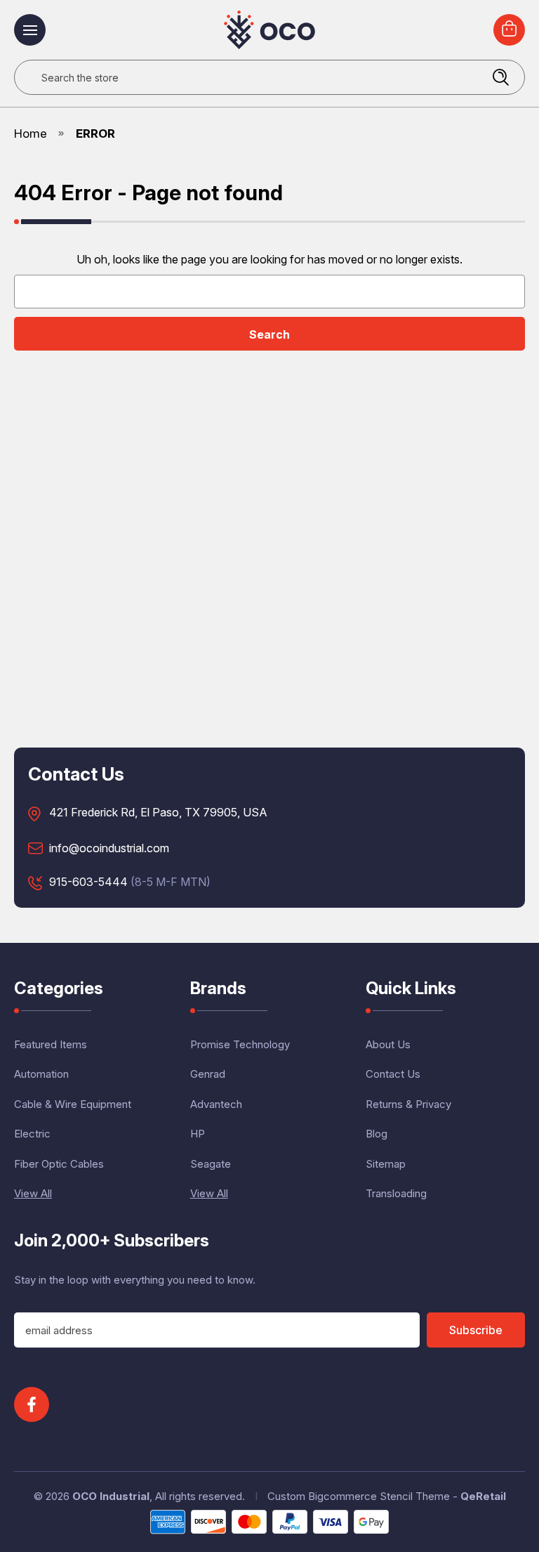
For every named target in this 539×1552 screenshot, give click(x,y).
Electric (32, 1133)
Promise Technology (240, 1044)
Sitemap (386, 1163)
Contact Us (393, 1074)
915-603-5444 (88, 882)
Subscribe (476, 1330)
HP (197, 1133)
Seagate (210, 1163)
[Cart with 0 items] (509, 30)
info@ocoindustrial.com (109, 848)
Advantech (216, 1104)
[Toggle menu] (30, 30)
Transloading (396, 1193)
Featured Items (50, 1044)
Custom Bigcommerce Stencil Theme (358, 1496)
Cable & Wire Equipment (72, 1104)
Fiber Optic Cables (59, 1163)
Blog (376, 1133)
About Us (388, 1044)
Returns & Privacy (408, 1104)
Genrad (207, 1074)
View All (33, 1193)
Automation (41, 1074)
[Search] (500, 77)
